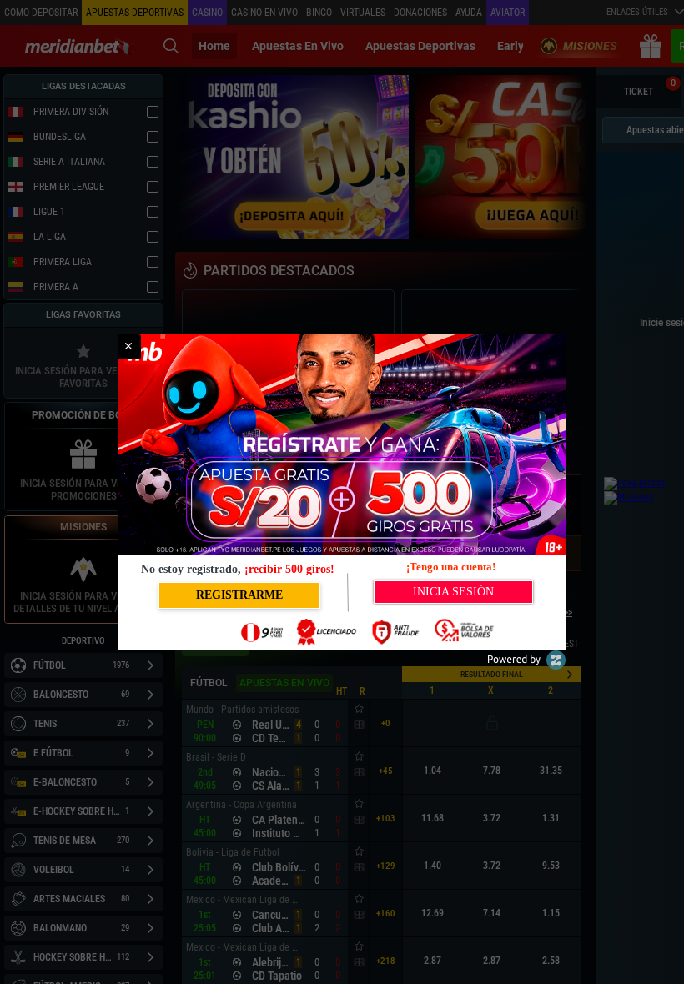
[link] (128, 346)
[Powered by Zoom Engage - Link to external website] (526, 666)
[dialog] (342, 492)
